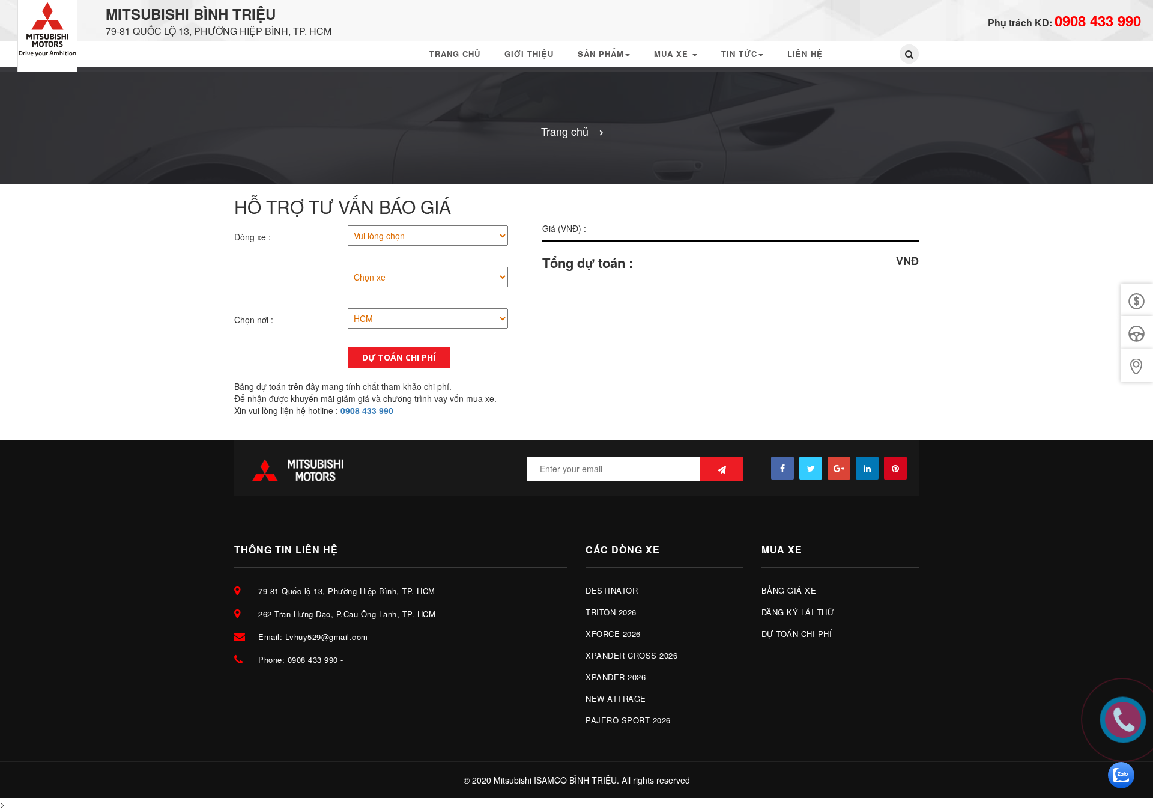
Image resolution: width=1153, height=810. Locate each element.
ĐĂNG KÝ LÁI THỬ (797, 612)
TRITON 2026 (611, 612)
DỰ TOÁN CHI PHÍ (796, 633)
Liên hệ (805, 53)
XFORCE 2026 (613, 633)
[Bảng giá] (1137, 300)
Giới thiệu (529, 53)
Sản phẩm (601, 53)
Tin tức (739, 53)
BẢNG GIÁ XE (789, 590)
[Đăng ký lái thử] (1137, 332)
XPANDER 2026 (616, 677)
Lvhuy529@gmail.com (326, 636)
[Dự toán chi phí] (1137, 365)
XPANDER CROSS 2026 (631, 655)
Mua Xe (672, 53)
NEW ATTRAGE (616, 698)
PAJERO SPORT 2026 (628, 720)
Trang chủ (454, 53)
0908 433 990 (1098, 20)
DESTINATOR (612, 590)
